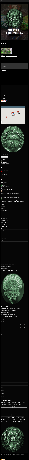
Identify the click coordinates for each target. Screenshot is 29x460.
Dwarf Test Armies (3, 240)
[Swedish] (6, 100)
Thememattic (21, 454)
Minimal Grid (16, 454)
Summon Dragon (15, 419)
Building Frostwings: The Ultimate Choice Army (11, 310)
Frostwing (3, 415)
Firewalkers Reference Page (4, 220)
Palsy (13, 417)
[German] (5, 99)
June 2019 (2, 381)
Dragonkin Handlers (19, 408)
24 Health (3, 402)
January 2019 (2, 396)
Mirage (2, 417)
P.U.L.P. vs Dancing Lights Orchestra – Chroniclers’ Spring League (9, 200)
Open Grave (8, 417)
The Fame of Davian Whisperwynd (5, 162)
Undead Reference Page (4, 234)
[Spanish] (5, 100)
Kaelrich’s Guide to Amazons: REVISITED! (6, 266)
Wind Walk (20, 421)
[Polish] (3, 100)
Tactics (2, 421)
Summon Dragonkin (23, 419)
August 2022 (2, 334)
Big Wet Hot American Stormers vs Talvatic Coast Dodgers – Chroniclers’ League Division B (12, 201)
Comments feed (3, 93)
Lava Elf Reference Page (4, 226)
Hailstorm (14, 415)
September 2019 (3, 372)
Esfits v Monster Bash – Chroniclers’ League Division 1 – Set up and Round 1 (10, 197)
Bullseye (15, 404)
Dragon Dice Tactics (11, 408)
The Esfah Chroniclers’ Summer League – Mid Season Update (8, 192)
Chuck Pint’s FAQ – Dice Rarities (5, 260)
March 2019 (2, 390)
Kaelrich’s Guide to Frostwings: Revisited (6, 178)
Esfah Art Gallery (3, 208)
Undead (7, 421)
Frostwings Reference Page (4, 222)
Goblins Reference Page (4, 224)
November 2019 (3, 366)
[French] (4, 99)
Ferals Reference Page (4, 218)
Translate (5, 102)
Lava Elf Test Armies (3, 244)
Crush (25, 406)
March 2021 (2, 337)
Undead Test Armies (3, 246)
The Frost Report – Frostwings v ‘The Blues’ (10, 314)
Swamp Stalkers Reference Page (5, 230)
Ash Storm (25, 402)
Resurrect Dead (4, 419)
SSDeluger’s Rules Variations (4, 182)
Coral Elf (9, 406)
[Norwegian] (2, 100)
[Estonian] (3, 99)
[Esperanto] (2, 99)
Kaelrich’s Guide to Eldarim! (4, 175)
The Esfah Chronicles (14, 31)
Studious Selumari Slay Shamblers (5, 186)
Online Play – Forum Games (4, 170)
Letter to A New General (4, 251)
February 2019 (2, 393)
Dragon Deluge (2, 183)
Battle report (3, 404)
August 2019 (2, 375)
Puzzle (17, 417)
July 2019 (2, 378)
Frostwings (9, 415)
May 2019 (2, 384)
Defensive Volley (4, 408)
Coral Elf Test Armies (3, 238)
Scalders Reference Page (4, 228)
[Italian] (6, 99)
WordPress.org (3, 95)
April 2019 (2, 387)
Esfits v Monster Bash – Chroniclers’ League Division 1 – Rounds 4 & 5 (10, 193)
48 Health (14, 402)
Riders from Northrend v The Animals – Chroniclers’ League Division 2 (10, 194)
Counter (20, 406)
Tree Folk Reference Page (4, 232)
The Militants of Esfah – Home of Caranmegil (6, 308)
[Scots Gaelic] (4, 100)
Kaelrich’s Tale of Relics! (4, 174)
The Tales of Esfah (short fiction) (5, 163)
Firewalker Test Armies (4, 242)
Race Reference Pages (4, 210)
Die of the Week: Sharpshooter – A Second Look (7, 189)
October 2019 (2, 369)
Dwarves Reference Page (4, 216)
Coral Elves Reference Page (4, 214)
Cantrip (20, 404)
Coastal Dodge (3, 406)
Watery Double (13, 421)
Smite (9, 419)
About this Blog (3, 206)
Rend (22, 417)
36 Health (8, 402)
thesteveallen (4, 45)
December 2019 (3, 363)
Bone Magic (10, 404)
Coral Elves (15, 406)
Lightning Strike (20, 415)
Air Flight (19, 402)
